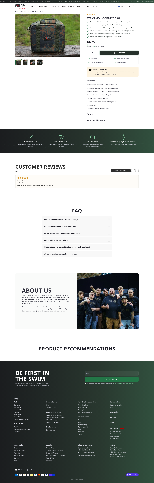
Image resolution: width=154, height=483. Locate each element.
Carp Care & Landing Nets (87, 402)
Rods (15, 402)
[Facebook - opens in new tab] (28, 470)
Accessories (114, 412)
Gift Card (113, 423)
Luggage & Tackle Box (53, 412)
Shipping (93, 46)
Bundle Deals (116, 428)
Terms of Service (129, 383)
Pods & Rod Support (21, 424)
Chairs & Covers (51, 402)
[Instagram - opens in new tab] (31, 470)
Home (16, 11)
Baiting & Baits (115, 402)
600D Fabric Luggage (25, 11)
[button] (129, 6)
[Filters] (133, 170)
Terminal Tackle (83, 417)
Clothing (113, 417)
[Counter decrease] (88, 52)
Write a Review (120, 170)
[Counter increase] (96, 52)
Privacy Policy (118, 383)
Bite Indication (51, 427)
